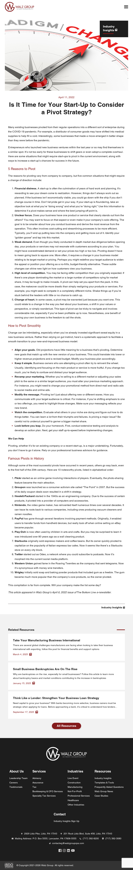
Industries (75, 771)
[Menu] (126, 6)
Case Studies (101, 795)
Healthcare (73, 800)
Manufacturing (75, 787)
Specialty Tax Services (44, 795)
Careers (13, 782)
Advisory (36, 778)
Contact (60, 814)
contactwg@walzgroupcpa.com (68, 843)
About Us (16, 771)
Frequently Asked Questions (109, 787)
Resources (103, 771)
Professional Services (79, 795)
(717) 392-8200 (91, 838)
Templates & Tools (104, 782)
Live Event (73, 778)
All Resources (66, 726)
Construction (74, 782)
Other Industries (76, 804)
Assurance (37, 782)
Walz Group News (104, 791)
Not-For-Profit (75, 791)
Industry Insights (103, 778)
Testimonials (15, 787)
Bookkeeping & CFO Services (47, 791)
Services (39, 771)
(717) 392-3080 (113, 838)
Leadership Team (18, 778)
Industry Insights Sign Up (66, 821)
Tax (34, 787)
